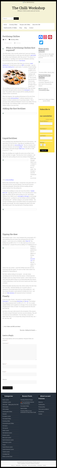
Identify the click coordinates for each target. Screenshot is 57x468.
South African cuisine (8, 447)
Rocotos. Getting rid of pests (28, 330)
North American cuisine (8, 440)
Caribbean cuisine (7, 402)
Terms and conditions (43, 409)
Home (5, 24)
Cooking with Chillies (7, 411)
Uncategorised (6, 454)
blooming (19, 301)
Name (5, 364)
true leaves (22, 60)
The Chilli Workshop (28, 8)
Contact (31, 28)
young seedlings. (9, 180)
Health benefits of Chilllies (10, 28)
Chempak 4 (5, 301)
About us (40, 402)
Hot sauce (5, 425)
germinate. (33, 55)
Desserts (5, 414)
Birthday (42, 142)
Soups (4, 444)
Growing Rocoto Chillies (8, 423)
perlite (20, 147)
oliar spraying (10, 293)
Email (4, 371)
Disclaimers (41, 411)
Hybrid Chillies (23, 408)
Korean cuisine (6, 435)
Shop (20, 28)
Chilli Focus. (21, 148)
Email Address (44, 121)
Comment (6, 343)
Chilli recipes (5, 406)
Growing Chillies (13, 24)
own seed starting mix (8, 67)
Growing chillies (15, 39)
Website (5, 379)
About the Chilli (36, 24)
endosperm (27, 90)
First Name (43, 129)
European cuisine (7, 416)
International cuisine (7, 432)
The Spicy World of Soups (26, 399)
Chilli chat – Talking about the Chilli (10, 404)
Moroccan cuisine (7, 437)
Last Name (43, 135)
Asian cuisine (6, 399)
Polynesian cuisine (7, 442)
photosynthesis (15, 98)
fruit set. (27, 301)
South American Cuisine (8, 449)
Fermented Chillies (7, 418)
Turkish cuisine (6, 451)
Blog (25, 28)
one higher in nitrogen (23, 196)
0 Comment (18, 43)
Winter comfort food (7, 456)
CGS (5, 39)
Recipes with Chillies (25, 24)
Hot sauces (5, 428)
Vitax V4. (28, 241)
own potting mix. (18, 145)
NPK (23, 65)
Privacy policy (41, 406)
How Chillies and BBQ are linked (11, 326)
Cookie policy (41, 404)
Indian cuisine (6, 430)
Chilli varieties (6, 409)
